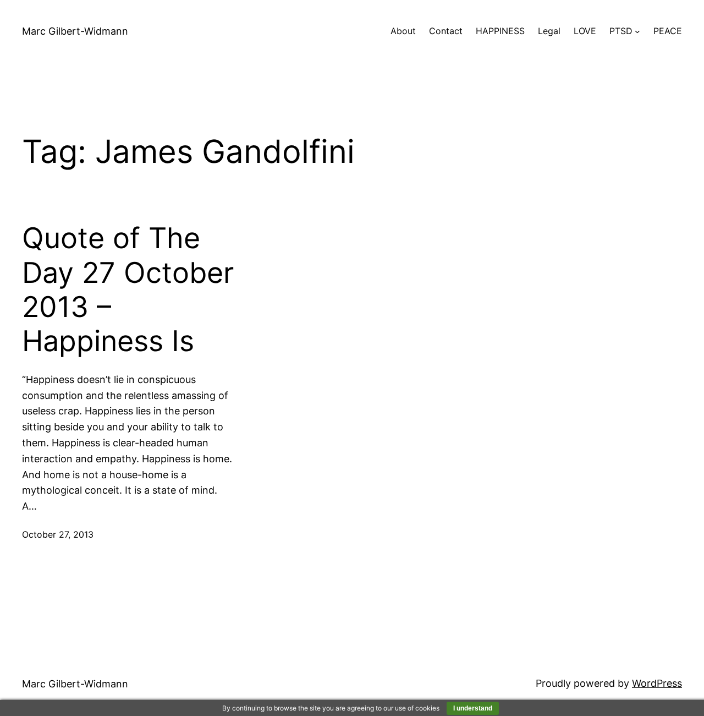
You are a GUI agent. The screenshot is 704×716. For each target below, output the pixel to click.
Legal (549, 30)
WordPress (657, 683)
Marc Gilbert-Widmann (75, 31)
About (403, 30)
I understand (472, 708)
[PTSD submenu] (637, 31)
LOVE (585, 30)
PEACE (667, 30)
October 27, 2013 (58, 534)
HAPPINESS (500, 30)
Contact (446, 30)
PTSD (620, 30)
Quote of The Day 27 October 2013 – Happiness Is (128, 289)
